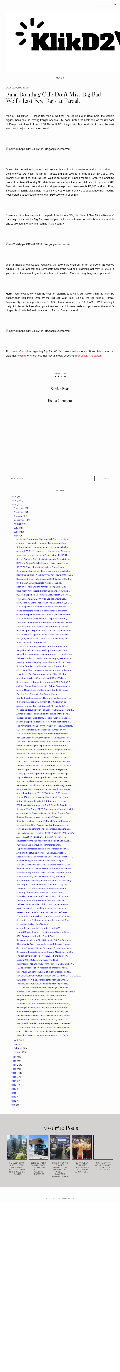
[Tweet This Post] (55, 376)
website (22, 355)
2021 (14, 1065)
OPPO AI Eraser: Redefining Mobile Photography (40, 567)
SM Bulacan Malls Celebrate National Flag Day (39, 583)
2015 (14, 1089)
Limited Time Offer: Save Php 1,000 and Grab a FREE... (43, 1027)
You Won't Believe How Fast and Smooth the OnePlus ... (44, 781)
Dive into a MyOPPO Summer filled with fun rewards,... (43, 1003)
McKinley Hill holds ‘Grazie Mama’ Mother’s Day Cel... (42, 884)
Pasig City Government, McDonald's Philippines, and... (43, 638)
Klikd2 (49, 1198)
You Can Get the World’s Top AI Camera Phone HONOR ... (45, 865)
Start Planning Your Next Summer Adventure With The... (44, 575)
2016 (14, 1085)
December (19, 508)
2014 (14, 1093)
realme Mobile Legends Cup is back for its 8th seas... (42, 690)
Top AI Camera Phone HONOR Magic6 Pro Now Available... (45, 726)
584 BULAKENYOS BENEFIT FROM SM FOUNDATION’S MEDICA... (49, 976)
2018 (14, 1077)
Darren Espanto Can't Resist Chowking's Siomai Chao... (43, 559)
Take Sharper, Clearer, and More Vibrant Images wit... (42, 769)
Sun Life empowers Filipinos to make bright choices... (43, 734)
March (17, 1044)
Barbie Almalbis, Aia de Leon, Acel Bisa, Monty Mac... (42, 995)
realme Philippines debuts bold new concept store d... (43, 722)
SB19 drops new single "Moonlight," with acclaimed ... (42, 980)
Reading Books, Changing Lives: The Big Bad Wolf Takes (43, 662)
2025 (14, 500)
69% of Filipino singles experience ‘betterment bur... (42, 745)
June (16, 532)
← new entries (15, 479)
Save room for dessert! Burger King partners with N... (43, 591)
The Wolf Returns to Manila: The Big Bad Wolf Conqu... (43, 797)
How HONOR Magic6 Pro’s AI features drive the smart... (43, 1011)
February (18, 1048)
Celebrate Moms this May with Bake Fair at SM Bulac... (43, 841)
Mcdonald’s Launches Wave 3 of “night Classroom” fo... (43, 972)
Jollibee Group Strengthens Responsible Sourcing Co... (43, 829)
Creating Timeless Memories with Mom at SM (39, 892)
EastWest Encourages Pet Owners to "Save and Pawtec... (45, 622)
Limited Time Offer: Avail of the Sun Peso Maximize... (43, 626)
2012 (14, 1101)
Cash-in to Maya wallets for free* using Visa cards (41, 587)
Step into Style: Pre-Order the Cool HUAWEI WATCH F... (44, 857)
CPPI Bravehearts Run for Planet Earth (35, 936)
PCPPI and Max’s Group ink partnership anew (38, 845)
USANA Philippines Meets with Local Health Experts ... (43, 595)
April (16, 1040)
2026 (14, 496)
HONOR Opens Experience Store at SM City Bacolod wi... (44, 630)
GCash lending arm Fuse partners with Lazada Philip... (43, 944)
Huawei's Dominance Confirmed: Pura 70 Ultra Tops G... (44, 896)
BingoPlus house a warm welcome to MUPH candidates (44, 654)
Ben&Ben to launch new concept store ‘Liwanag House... (44, 785)
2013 (14, 1097)
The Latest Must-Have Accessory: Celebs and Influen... (44, 741)
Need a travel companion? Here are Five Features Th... (43, 698)
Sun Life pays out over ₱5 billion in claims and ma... (42, 607)
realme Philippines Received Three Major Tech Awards (43, 615)
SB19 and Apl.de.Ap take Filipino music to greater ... (42, 563)
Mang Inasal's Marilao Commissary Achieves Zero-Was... (44, 1023)
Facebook (82, 355)
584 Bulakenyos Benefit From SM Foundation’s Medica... (44, 1015)
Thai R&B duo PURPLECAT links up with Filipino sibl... (43, 984)
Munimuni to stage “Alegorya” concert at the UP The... (43, 555)
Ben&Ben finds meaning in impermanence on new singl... (44, 880)
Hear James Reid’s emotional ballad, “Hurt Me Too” (41, 674)
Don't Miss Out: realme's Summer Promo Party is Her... (44, 761)
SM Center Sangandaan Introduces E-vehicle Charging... (44, 789)
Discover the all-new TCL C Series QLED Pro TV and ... (43, 940)
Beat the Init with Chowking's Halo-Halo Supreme (41, 908)
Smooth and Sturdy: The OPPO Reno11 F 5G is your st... (44, 793)
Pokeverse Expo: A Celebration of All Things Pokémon (43, 749)
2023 (14, 1057)
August (18, 524)
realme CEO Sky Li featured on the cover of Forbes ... (43, 551)
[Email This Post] (65, 376)
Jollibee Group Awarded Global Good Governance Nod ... (44, 904)
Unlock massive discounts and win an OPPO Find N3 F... (44, 682)
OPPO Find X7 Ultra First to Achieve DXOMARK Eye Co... (44, 603)
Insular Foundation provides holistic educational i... (41, 900)
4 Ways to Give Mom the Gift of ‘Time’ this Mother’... (42, 888)
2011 (13, 1105)
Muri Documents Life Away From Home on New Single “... (45, 964)
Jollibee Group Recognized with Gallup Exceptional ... (43, 686)
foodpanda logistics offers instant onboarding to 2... (42, 860)
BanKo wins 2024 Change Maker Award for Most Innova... (44, 868)
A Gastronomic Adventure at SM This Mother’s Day (41, 912)
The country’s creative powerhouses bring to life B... (42, 956)
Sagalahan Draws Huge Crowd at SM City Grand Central (44, 579)
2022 (14, 1061)
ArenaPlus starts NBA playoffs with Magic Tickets (41, 678)
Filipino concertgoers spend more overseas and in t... (42, 849)
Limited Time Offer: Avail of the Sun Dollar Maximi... (42, 825)
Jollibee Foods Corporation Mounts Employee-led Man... (44, 658)
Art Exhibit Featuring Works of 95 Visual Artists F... (41, 853)
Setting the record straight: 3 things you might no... (42, 801)
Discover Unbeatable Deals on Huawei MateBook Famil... (44, 952)
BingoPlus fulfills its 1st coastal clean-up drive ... (40, 999)
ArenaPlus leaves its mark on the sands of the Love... (43, 714)
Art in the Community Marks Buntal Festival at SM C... (43, 539)
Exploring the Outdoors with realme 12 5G (37, 960)
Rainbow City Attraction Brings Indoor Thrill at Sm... (42, 753)
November (19, 512)
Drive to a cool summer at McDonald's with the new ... (43, 821)
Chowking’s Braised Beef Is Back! (32, 924)
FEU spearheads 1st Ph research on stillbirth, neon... (42, 968)
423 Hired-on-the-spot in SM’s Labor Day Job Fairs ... (42, 1019)
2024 (14, 504)
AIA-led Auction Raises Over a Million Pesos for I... (41, 837)
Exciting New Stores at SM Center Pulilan (37, 694)
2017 (14, 1081)
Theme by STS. (67, 1198)
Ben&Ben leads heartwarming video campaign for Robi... (44, 738)
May (16, 536)
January (18, 1052)
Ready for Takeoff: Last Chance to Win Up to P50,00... (43, 1035)
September (20, 520)
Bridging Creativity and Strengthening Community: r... (43, 666)
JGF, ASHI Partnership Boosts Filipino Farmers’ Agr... (42, 543)
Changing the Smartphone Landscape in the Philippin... (43, 773)
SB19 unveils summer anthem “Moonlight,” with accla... (43, 987)
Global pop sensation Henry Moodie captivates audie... (43, 718)
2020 (14, 1069)
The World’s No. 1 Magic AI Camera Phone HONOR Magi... (44, 916)
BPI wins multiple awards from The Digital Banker (41, 702)
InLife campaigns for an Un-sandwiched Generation (41, 611)
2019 (14, 1073)
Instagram (96, 355)
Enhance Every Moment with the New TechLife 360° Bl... (45, 872)
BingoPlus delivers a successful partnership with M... (42, 650)
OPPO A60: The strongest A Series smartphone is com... (44, 670)
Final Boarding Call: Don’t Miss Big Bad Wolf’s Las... (41, 599)
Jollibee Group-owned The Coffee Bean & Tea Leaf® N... (44, 765)
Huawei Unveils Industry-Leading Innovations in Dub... (43, 932)
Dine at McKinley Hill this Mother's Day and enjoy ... (42, 876)
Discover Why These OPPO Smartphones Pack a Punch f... (45, 809)
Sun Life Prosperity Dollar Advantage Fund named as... (43, 948)
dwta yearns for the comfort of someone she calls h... (43, 571)
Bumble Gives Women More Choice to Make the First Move (45, 992)
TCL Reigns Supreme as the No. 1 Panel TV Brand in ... (43, 805)
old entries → (104, 479)
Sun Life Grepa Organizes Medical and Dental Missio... (43, 634)
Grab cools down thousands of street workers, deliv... (43, 1031)
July (16, 528)
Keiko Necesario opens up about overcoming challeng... (43, 547)
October (18, 516)
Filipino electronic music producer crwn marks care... (42, 777)
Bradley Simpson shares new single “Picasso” (39, 817)
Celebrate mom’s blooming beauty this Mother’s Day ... (43, 920)
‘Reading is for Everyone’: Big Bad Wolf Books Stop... (42, 1007)
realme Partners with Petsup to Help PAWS (38, 928)
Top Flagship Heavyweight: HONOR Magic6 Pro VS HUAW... (45, 833)
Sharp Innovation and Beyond (31, 642)
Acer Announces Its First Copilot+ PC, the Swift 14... (42, 706)
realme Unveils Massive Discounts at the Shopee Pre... (43, 813)
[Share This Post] (58, 376)
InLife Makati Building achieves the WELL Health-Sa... (43, 646)
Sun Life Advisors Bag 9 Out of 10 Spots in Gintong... (42, 618)
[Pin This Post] (61, 376)
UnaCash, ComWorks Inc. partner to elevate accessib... (43, 757)
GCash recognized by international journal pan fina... (42, 730)
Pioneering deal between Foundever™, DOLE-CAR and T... (45, 710)
